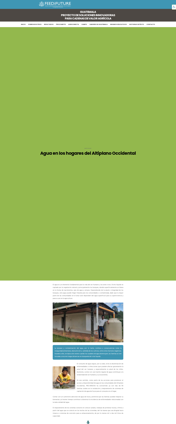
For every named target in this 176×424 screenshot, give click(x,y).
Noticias (88, 148)
